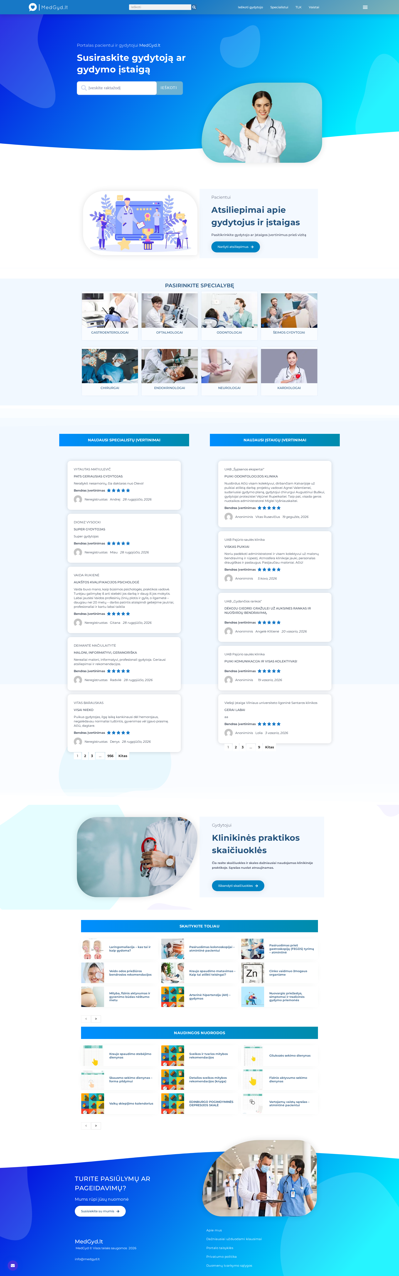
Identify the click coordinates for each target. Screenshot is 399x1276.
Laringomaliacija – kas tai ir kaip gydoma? (130, 948)
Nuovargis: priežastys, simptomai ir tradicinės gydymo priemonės (286, 996)
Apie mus (214, 1230)
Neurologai (229, 388)
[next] (96, 1019)
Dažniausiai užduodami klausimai (234, 1239)
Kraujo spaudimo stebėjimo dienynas (130, 1055)
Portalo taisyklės (219, 1248)
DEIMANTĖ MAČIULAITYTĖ (95, 645)
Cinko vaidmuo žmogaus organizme (288, 972)
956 (111, 755)
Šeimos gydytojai (289, 332)
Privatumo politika (221, 1257)
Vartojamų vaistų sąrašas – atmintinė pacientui (289, 1103)
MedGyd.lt (89, 1241)
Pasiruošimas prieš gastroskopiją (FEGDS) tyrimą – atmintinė (291, 948)
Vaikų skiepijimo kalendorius (131, 1103)
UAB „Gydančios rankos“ (243, 601)
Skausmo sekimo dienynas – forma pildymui (130, 1079)
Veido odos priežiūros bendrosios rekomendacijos (130, 972)
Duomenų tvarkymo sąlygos (229, 1265)
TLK (299, 7)
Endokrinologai (169, 388)
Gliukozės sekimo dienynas (289, 1055)
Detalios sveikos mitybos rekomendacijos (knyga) (208, 1079)
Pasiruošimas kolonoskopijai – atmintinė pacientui (212, 948)
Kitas (122, 756)
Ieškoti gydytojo (250, 7)
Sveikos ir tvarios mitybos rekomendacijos (208, 1055)
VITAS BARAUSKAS (88, 703)
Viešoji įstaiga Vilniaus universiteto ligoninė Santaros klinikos (270, 703)
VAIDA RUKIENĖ (86, 575)
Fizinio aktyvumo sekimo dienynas (288, 1079)
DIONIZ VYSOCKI (87, 522)
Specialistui (279, 7)
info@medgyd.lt (87, 1259)
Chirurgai (110, 388)
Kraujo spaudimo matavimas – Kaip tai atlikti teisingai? (212, 972)
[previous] (86, 1019)
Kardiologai (289, 388)
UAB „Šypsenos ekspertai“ (244, 469)
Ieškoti (169, 88)
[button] (365, 7)
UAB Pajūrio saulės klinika (244, 540)
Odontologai (229, 332)
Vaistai (314, 7)
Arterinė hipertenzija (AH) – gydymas (209, 996)
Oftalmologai (169, 332)
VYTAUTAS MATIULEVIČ (92, 469)
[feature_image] (110, 312)
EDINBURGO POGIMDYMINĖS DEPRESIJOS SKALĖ (211, 1103)
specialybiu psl (199, 280)
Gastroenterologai (110, 332)
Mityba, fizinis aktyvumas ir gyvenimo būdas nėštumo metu (129, 996)
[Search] (194, 7)
